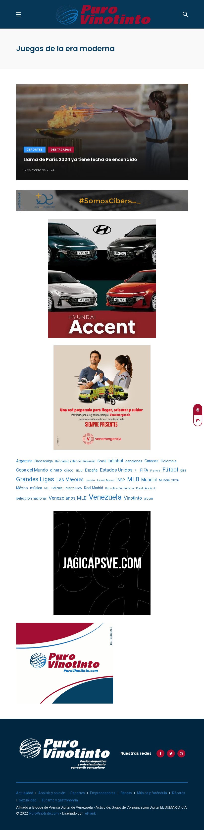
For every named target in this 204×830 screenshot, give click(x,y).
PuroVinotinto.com (44, 813)
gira (183, 470)
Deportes (34, 149)
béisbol (115, 461)
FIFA (144, 470)
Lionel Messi (105, 480)
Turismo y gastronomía (60, 800)
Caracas (151, 461)
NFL (46, 488)
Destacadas (61, 149)
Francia (155, 470)
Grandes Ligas (35, 479)
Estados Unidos (116, 470)
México (22, 488)
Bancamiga (44, 461)
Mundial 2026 (169, 480)
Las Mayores (70, 479)
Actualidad (24, 793)
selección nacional (31, 498)
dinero (56, 470)
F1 (136, 470)
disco (68, 470)
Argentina (24, 461)
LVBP (121, 480)
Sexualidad (27, 800)
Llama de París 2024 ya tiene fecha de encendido (80, 159)
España (91, 470)
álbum (148, 498)
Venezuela (105, 497)
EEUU (79, 470)
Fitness (126, 793)
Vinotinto (133, 498)
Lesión (90, 480)
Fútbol (170, 470)
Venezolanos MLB (68, 498)
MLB (133, 479)
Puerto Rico (73, 488)
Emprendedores (102, 793)
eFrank (90, 813)
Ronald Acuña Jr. (146, 488)
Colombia (168, 461)
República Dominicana (119, 488)
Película (56, 488)
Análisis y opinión (51, 793)
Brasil (102, 461)
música (36, 488)
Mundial (149, 479)
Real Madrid (93, 488)
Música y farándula (152, 793)
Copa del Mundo (32, 470)
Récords (178, 793)
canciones (133, 461)
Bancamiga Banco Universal (75, 461)
